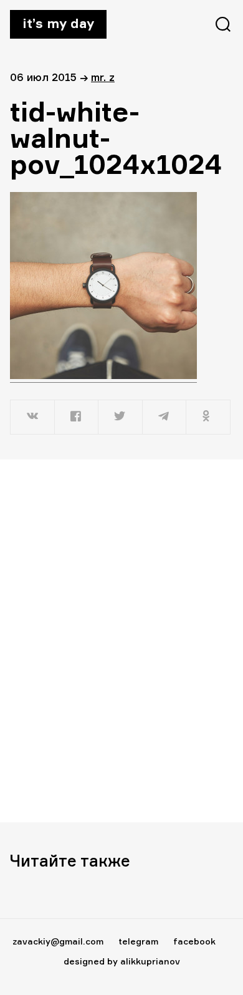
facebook (194, 941)
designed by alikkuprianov (122, 961)
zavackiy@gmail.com (57, 941)
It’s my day (58, 23)
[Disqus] (121, 640)
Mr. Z (103, 77)
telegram (138, 941)
